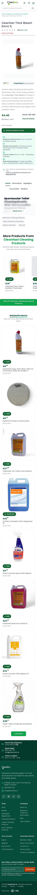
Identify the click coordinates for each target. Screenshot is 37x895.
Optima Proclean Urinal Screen (16, 421)
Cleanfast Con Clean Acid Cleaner (17, 471)
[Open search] (32, 8)
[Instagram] (9, 796)
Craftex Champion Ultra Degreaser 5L (18, 522)
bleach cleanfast (9, 225)
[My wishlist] (29, 3)
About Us (23, 807)
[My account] (24, 3)
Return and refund (27, 843)
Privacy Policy (25, 849)
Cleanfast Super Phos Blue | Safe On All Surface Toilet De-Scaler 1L (18, 370)
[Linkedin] (18, 796)
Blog (21, 818)
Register (5, 843)
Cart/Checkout (7, 849)
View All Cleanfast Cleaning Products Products (18, 302)
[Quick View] (14, 274)
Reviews (24, 189)
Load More (18, 734)
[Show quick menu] (33, 892)
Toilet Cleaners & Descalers (13, 221)
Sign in (4, 840)
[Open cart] (33, 3)
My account (6, 846)
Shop (3, 807)
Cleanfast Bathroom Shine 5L (15, 624)
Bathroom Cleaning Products (17, 14)
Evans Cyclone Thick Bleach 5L (16, 674)
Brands (4, 811)
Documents (14, 189)
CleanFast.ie (12, 884)
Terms (12, 886)
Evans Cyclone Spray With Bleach (17, 573)
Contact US (24, 846)
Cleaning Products (8, 819)
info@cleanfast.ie (11, 791)
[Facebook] (4, 796)
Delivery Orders (26, 840)
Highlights (27, 183)
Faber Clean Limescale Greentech (17, 724)
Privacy (4, 886)
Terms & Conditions (27, 852)
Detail (7, 183)
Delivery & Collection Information (24, 813)
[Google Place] (14, 796)
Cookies (21, 886)
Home (4, 14)
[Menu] (2, 3)
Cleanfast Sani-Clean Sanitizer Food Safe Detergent (14, 287)
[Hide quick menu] (34, 888)
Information (17, 183)
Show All (22, 225)
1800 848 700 (14, 163)
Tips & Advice (25, 821)
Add (9, 279)
